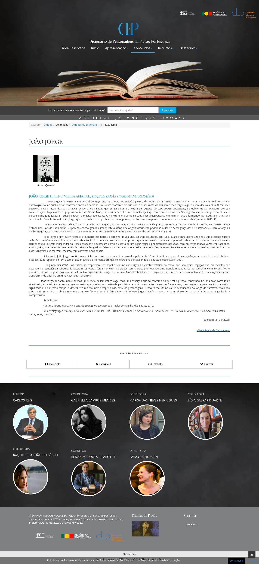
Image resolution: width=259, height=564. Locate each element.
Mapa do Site (129, 554)
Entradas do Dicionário (85, 124)
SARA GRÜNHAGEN (144, 457)
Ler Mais (252, 560)
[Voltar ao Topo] (251, 554)
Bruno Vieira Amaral (70, 196)
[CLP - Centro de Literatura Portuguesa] (242, 12)
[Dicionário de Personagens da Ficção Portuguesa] (129, 32)
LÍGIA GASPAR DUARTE (205, 400)
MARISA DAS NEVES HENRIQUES (153, 400)
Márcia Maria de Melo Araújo (213, 330)
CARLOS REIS (22, 400)
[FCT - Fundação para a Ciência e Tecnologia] (187, 12)
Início (95, 48)
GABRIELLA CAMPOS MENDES (93, 400)
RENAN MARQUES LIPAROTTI (93, 457)
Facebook (192, 524)
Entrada (48, 124)
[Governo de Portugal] (214, 10)
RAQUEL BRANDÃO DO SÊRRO (35, 455)
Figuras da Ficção (144, 515)
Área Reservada (73, 48)
